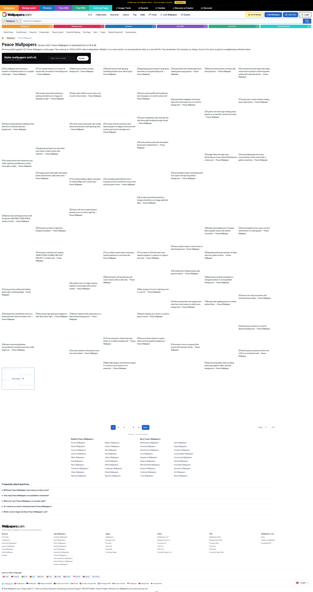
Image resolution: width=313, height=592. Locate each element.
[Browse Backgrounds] (102, 26)
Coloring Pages (100, 8)
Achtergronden (105, 583)
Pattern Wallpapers (112, 446)
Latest (126, 14)
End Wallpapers (111, 454)
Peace (97, 577)
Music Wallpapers (180, 476)
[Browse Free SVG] (206, 26)
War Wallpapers (111, 450)
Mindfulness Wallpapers (149, 443)
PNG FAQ (212, 549)
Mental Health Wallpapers (150, 465)
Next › (145, 427)
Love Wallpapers (146, 454)
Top (135, 14)
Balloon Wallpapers (112, 443)
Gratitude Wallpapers (148, 472)
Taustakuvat (157, 583)
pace (42, 577)
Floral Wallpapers (111, 461)
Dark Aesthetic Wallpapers (63, 561)
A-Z (90, 14)
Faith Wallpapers (180, 443)
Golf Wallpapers (59, 549)
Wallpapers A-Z (162, 537)
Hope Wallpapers (180, 446)
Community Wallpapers (183, 457)
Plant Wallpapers (60, 543)
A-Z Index (5, 537)
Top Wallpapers (7, 549)
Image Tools (124, 8)
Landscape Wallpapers (113, 468)
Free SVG (63, 8)
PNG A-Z (160, 549)
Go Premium (256, 15)
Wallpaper (32, 583)
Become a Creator (184, 8)
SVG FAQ (212, 546)
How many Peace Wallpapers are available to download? (26, 496)
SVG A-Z (160, 546)
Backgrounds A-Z (163, 540)
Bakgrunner (145, 583)
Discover (207, 8)
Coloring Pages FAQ (216, 552)
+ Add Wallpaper (273, 15)
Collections (101, 14)
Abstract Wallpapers (113, 476)
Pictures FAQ (214, 543)
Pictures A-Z (161, 543)
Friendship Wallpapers (182, 465)
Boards (144, 8)
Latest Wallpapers (8, 546)
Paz (50, 577)
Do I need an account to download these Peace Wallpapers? (28, 506)
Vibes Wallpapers (77, 472)
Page (260, 427)
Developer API (266, 543)
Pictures (47, 8)
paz (33, 577)
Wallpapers (9, 8)
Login (306, 15)
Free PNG (80, 8)
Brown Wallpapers (78, 443)
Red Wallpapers (77, 461)
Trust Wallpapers (146, 476)
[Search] (307, 21)
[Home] (3, 38)
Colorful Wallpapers (78, 454)
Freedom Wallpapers (182, 450)
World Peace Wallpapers (149, 450)
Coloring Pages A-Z (164, 552)
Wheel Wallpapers (112, 465)
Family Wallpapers (181, 461)
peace (68, 577)
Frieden (16, 577)
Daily (142, 14)
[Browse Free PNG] (258, 26)
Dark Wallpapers (59, 540)
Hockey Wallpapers (60, 537)
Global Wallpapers (112, 472)
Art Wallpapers (179, 472)
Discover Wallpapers (9, 543)
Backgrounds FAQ (215, 540)
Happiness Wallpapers (148, 457)
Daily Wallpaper (7, 552)
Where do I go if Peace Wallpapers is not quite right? (25, 501)
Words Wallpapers (78, 446)
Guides (161, 8)
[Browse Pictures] (154, 26)
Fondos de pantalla (89, 583)
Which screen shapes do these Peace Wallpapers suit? (26, 512)
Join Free (292, 15)
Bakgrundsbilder (46, 583)
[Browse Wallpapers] (51, 26)
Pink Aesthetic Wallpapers (63, 558)
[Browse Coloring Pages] (309, 26)
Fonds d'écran (120, 583)
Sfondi (75, 583)
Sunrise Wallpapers (78, 450)
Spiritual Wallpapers (78, 476)
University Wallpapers (61, 552)
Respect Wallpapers (148, 468)
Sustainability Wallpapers (183, 454)
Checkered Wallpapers (79, 468)
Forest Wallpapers (60, 555)
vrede (59, 577)
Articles (4, 555)
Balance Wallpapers (147, 461)
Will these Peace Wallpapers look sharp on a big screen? (26, 490)
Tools (154, 14)
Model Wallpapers (60, 546)
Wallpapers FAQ (215, 537)
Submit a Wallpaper (268, 540)
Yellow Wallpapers (112, 457)
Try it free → (180, 2)
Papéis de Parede (62, 583)
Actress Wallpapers (61, 564)
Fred (6, 577)
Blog (262, 537)
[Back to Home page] (16, 15)
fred (25, 577)
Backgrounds (29, 8)
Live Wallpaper (170, 14)
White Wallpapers (77, 457)
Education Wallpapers (182, 468)
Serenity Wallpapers (148, 446)
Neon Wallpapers (77, 465)
